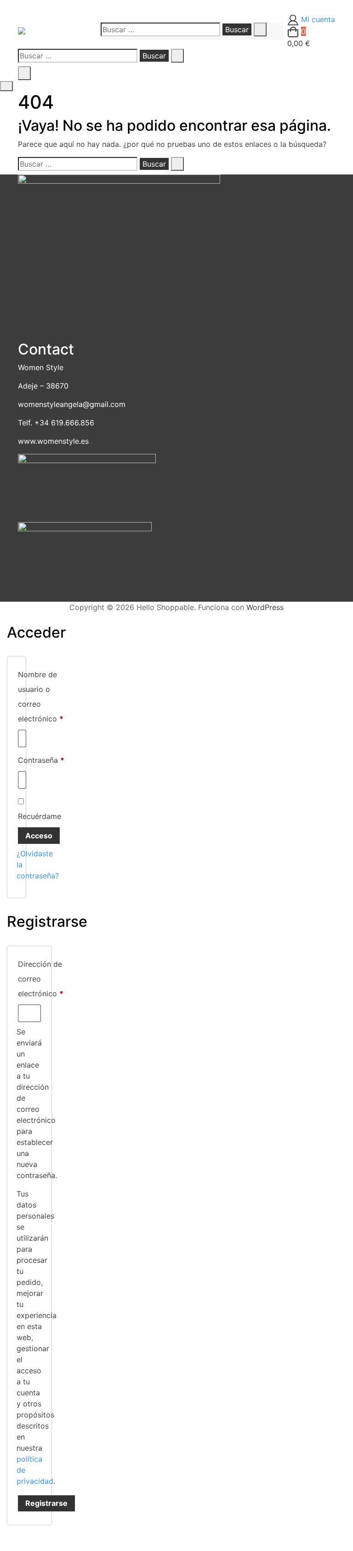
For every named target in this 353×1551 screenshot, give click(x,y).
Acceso (38, 835)
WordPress (265, 607)
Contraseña (41, 760)
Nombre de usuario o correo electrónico (40, 696)
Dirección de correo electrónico (40, 978)
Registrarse (46, 1503)
